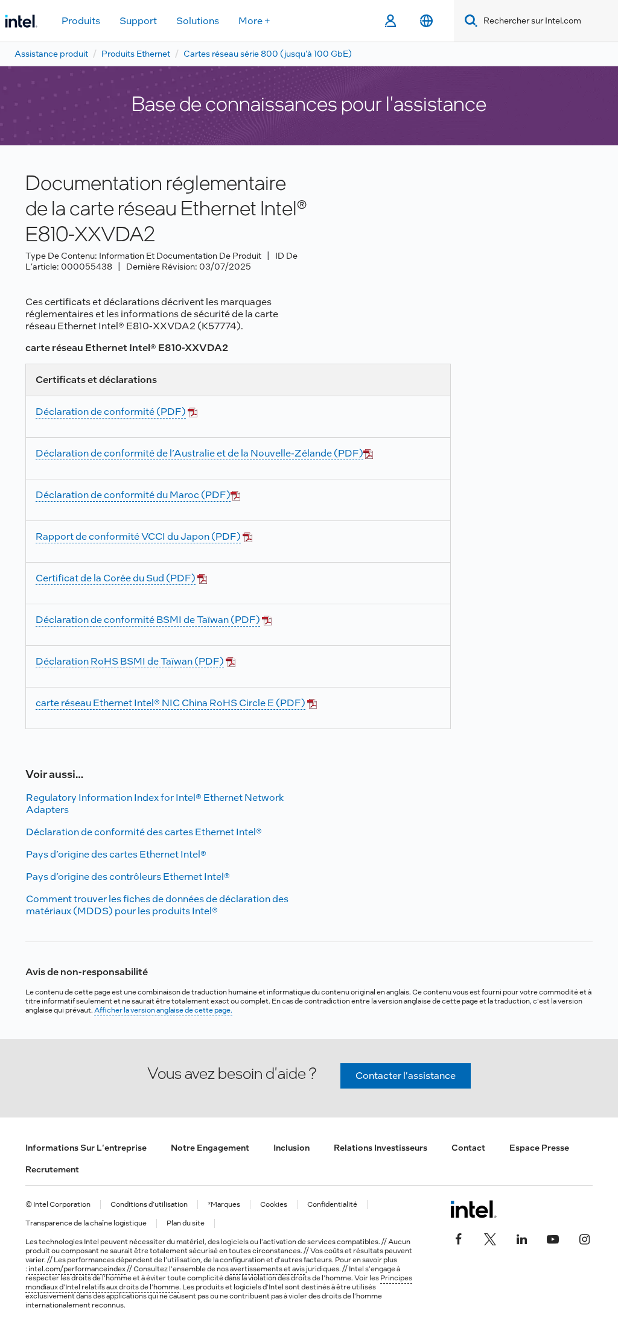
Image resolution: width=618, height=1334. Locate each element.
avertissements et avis (267, 1269)
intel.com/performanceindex (77, 1269)
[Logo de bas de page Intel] (473, 1209)
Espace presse (539, 1147)
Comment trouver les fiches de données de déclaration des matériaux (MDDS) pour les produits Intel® (157, 905)
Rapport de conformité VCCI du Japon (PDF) (138, 536)
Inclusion (291, 1147)
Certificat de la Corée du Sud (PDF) (116, 578)
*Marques (224, 1204)
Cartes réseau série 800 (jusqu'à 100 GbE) (267, 53)
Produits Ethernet (135, 53)
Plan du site (186, 1223)
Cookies (273, 1204)
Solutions (197, 20)
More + (254, 20)
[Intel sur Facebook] (458, 1238)
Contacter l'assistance (405, 1075)
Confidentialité (332, 1204)
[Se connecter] (390, 21)
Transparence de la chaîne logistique (86, 1223)
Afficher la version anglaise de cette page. (163, 1010)
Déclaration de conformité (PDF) (111, 411)
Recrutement (52, 1169)
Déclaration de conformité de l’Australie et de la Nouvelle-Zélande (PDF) (199, 453)
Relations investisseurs (380, 1147)
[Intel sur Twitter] (490, 1238)
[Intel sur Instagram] (584, 1238)
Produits (81, 20)
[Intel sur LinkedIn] (521, 1238)
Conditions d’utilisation (149, 1204)
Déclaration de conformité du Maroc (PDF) (133, 494)
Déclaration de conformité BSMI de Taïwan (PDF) (148, 619)
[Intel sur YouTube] (552, 1238)
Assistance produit (51, 53)
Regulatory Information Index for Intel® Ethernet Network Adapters (155, 803)
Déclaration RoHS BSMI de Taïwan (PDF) (130, 661)
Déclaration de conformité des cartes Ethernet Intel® (144, 832)
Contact (468, 1147)
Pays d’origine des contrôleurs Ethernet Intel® (128, 876)
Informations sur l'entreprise (86, 1147)
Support (138, 20)
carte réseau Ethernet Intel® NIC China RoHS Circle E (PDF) (170, 703)
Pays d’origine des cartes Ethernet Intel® (116, 854)
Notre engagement (210, 1147)
